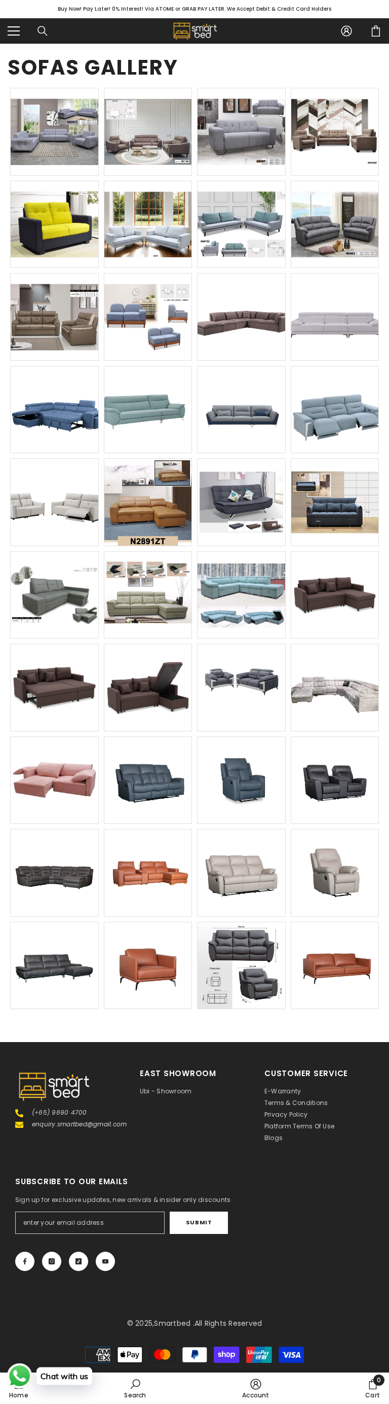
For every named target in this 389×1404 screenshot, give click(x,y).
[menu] (14, 31)
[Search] (42, 31)
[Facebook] (24, 1261)
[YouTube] (105, 1261)
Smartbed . (174, 1323)
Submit (199, 1222)
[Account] (346, 31)
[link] (135, 1388)
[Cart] (375, 31)
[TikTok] (78, 1261)
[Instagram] (51, 1261)
